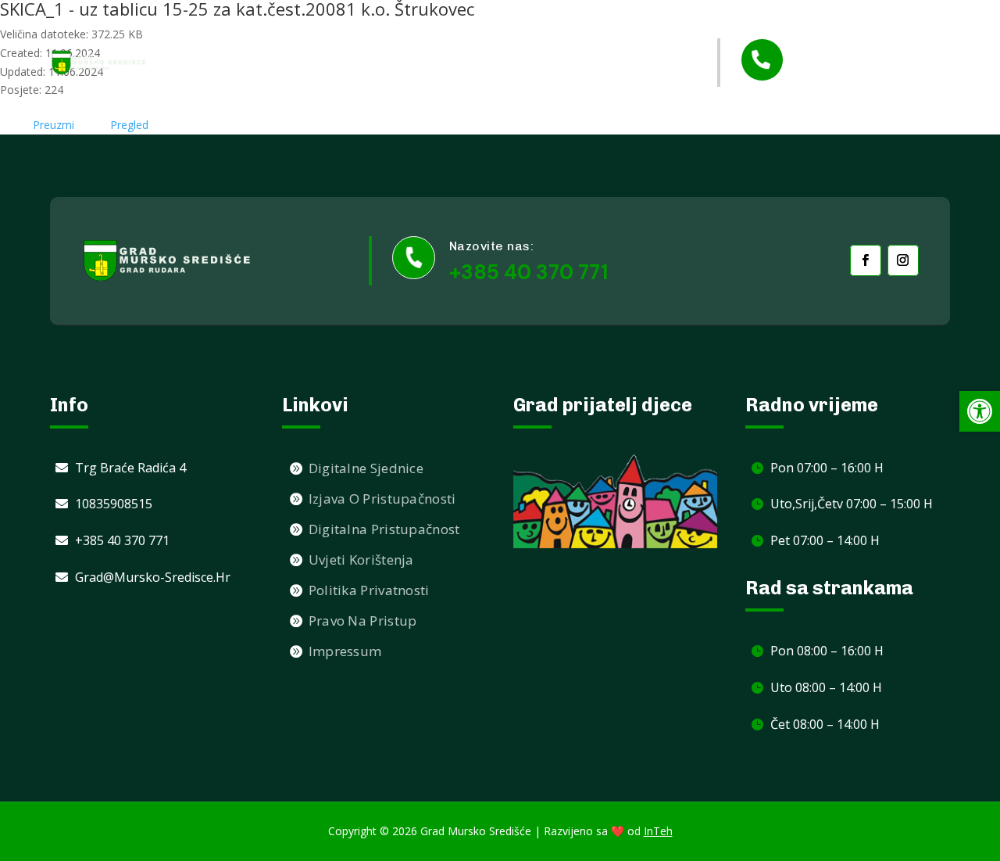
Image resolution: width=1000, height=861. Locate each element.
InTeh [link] (658, 830)
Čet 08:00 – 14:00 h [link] (825, 724)
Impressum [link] (345, 651)
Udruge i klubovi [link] (534, 31)
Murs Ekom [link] (641, 31)
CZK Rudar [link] (642, 93)
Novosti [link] (364, 31)
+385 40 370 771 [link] (870, 74)
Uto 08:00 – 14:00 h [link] (826, 687)
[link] (99, 62)
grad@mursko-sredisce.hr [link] (152, 577)
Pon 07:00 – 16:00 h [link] (827, 467)
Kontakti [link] (560, 93)
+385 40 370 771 (528, 272)
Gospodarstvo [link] (448, 94)
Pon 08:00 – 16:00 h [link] (827, 650)
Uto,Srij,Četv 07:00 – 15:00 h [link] (851, 503)
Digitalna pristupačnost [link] (384, 529)
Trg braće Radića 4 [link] (130, 467)
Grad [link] (427, 31)
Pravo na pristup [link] (363, 621)
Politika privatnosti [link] (369, 590)
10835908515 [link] (113, 503)
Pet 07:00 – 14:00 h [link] (825, 540)
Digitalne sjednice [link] (366, 468)
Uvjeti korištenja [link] (361, 560)
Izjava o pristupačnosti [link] (382, 499)
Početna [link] (291, 31)
